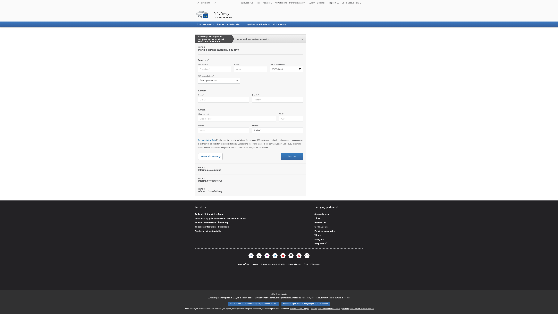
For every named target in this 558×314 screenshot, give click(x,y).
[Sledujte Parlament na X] (259, 255)
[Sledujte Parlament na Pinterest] (299, 255)
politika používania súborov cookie (325, 309)
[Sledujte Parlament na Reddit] (307, 255)
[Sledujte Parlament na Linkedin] (275, 255)
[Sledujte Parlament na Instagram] (291, 255)
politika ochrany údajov (299, 309)
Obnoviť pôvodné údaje (210, 156)
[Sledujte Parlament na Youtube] (283, 255)
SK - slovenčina (203, 3)
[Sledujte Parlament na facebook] (251, 255)
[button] (351, 3)
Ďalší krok (292, 156)
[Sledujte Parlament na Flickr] (267, 255)
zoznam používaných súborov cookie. (358, 309)
